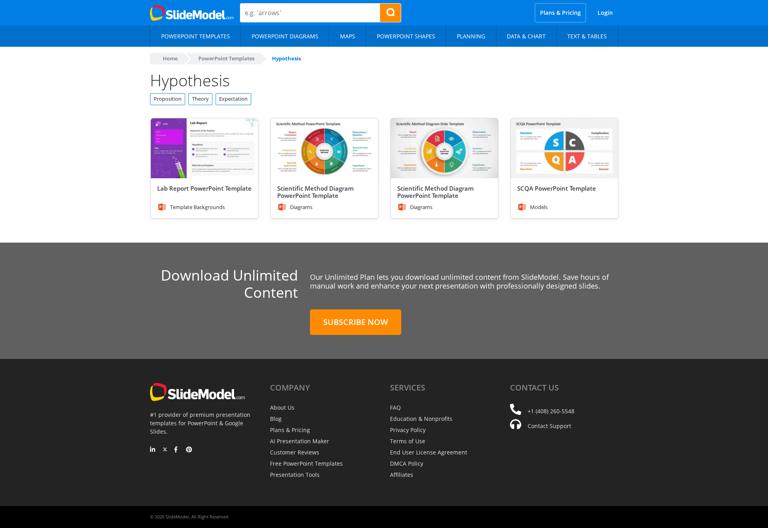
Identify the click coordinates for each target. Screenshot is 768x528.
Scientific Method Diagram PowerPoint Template (315, 191)
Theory (200, 98)
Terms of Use (407, 441)
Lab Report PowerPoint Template (204, 188)
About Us (282, 407)
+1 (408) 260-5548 (551, 411)
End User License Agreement (428, 452)
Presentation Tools (295, 474)
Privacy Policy (408, 430)
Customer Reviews (294, 452)
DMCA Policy (406, 463)
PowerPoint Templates (226, 58)
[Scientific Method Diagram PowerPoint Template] (324, 148)
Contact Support (549, 426)
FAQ (395, 407)
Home (170, 58)
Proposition (168, 98)
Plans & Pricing (560, 12)
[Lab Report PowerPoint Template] (204, 148)
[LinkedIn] (153, 450)
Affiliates (401, 474)
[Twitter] (165, 450)
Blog (276, 418)
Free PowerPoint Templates (306, 463)
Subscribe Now (355, 322)
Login (605, 12)
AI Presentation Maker (299, 441)
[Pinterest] (189, 450)
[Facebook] (177, 450)
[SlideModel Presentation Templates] (192, 13)
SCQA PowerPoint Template (556, 188)
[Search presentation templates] (390, 12)
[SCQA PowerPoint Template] (564, 148)
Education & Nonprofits (421, 418)
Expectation (233, 98)
